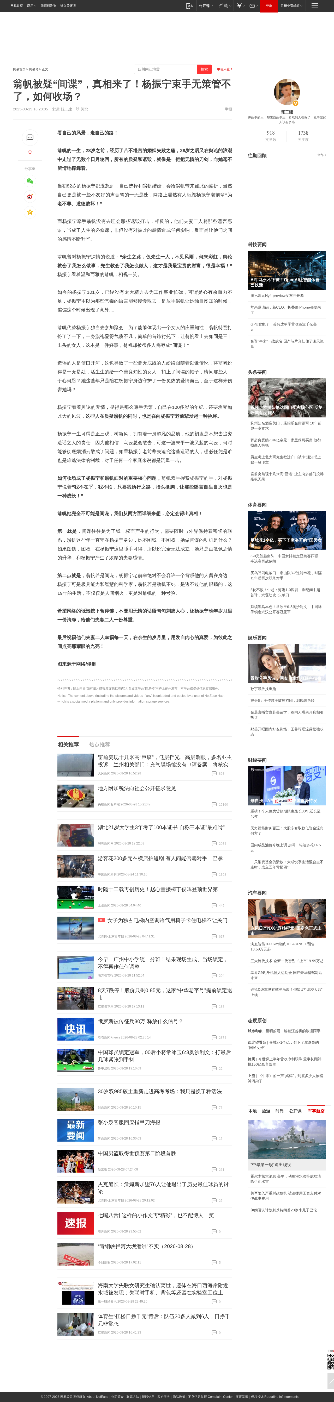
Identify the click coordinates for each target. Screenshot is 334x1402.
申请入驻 (223, 69)
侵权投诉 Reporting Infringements (275, 1397)
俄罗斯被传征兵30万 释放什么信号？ (140, 1021)
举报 (228, 109)
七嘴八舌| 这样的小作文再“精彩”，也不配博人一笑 (156, 1215)
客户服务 (163, 1397)
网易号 (33, 69)
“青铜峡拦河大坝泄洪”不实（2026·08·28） (147, 1246)
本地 (252, 1111)
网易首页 (16, 6)
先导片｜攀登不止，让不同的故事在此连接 (285, 1210)
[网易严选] (224, 5)
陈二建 (66, 109)
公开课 (295, 1111)
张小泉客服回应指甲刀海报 (129, 1122)
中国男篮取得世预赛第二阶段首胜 (137, 1153)
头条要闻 (257, 372)
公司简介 (117, 1397)
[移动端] (189, 5)
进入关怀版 (68, 6)
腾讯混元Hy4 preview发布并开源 (277, 295)
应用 (30, 6)
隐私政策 (179, 1397)
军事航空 (316, 1111)
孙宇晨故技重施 (263, 689)
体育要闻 (257, 505)
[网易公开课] (205, 5)
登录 (269, 6)
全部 (320, 155)
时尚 (280, 1111)
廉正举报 (242, 1397)
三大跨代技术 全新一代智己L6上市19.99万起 (287, 961)
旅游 (266, 1111)
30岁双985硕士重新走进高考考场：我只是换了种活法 (160, 1091)
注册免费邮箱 (290, 6)
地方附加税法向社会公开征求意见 (137, 788)
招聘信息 (148, 1397)
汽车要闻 (257, 893)
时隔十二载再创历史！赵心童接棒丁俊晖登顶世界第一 (160, 889)
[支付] (240, 5)
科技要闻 (257, 244)
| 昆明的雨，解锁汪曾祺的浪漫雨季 (284, 1031)
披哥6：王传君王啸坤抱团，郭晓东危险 (282, 700)
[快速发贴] (30, 137)
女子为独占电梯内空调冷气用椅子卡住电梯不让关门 (168, 920)
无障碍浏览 (48, 6)
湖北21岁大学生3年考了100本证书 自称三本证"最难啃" (161, 827)
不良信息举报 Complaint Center (210, 1397)
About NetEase (97, 1397)
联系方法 (133, 1397)
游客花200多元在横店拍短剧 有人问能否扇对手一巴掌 (160, 858)
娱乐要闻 (257, 637)
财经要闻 (257, 760)
